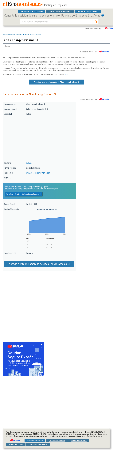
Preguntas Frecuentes (35, 441)
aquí (66, 74)
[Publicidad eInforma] (23, 376)
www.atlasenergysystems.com (38, 173)
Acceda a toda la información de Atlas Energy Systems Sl (56, 82)
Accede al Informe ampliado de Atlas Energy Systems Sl (39, 264)
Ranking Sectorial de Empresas (87, 11)
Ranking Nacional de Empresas (32, 11)
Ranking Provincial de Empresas (60, 11)
